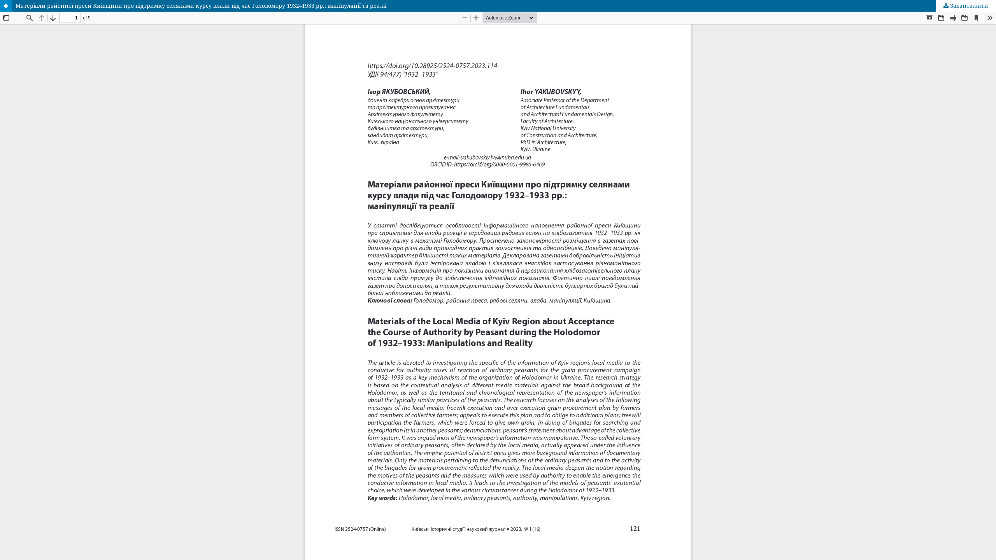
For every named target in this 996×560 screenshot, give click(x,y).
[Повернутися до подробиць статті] (6, 6)
